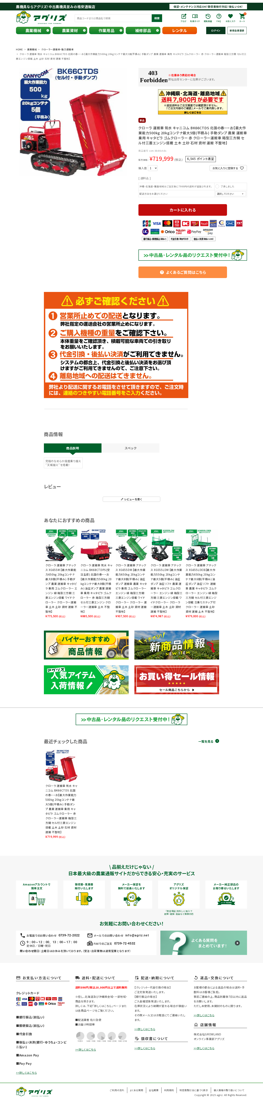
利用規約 (169, 1090)
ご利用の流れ (117, 1090)
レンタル (179, 30)
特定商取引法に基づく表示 (193, 1090)
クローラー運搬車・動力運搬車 (57, 49)
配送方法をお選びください (153, 193)
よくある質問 (136, 1090)
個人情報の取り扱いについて (229, 1090)
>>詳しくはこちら (26, 1073)
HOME (19, 49)
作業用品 (107, 30)
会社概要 (154, 1090)
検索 (157, 18)
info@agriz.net (137, 935)
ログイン (215, 30)
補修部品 (143, 30)
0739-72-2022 (69, 935)
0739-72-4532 (124, 943)
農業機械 (33, 30)
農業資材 (70, 30)
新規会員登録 (237, 30)
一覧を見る (205, 741)
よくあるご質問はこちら (183, 272)
